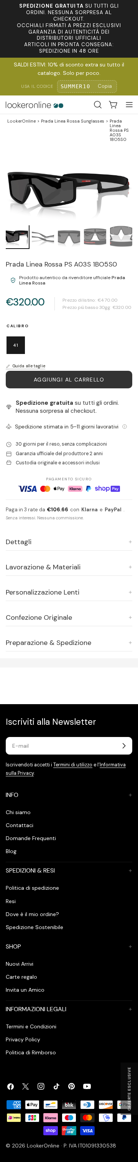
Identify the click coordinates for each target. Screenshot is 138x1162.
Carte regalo (21, 976)
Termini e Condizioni (31, 1026)
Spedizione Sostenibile (34, 927)
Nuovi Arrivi (19, 963)
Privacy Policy (23, 1039)
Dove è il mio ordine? (32, 914)
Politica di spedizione (32, 887)
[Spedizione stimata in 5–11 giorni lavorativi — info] (124, 426)
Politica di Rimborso (31, 1052)
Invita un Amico (25, 989)
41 (15, 345)
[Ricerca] (97, 104)
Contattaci (19, 825)
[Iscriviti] (123, 745)
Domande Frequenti (31, 838)
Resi (11, 901)
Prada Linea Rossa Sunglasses (72, 121)
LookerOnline (21, 121)
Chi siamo (18, 812)
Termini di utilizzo (72, 765)
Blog (11, 851)
